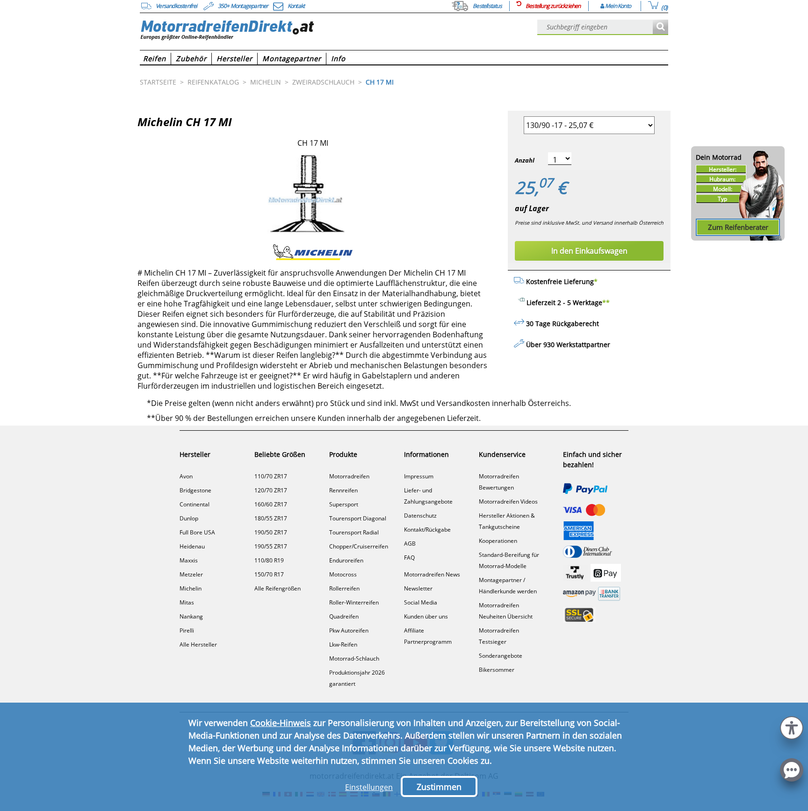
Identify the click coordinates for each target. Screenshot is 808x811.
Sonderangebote (500, 656)
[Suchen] (660, 27)
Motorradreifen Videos (508, 501)
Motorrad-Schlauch (354, 658)
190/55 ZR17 (270, 546)
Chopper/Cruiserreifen (358, 546)
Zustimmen (439, 786)
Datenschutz (420, 515)
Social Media (420, 602)
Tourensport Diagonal (357, 518)
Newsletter (418, 588)
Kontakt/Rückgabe (427, 530)
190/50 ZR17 (270, 532)
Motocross (343, 574)
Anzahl (524, 160)
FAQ (409, 558)
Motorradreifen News (432, 574)
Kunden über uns (426, 616)
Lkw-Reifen (343, 644)
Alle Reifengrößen (277, 588)
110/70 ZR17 (270, 476)
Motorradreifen (349, 476)
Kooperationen (498, 541)
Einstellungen (369, 787)
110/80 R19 (269, 560)
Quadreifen (344, 616)
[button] (791, 726)
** (606, 302)
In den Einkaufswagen (589, 251)
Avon (186, 476)
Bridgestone (195, 490)
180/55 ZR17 (270, 518)
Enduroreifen (346, 560)
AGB (410, 544)
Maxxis (189, 560)
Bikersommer (496, 670)
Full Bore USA (197, 532)
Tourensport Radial (354, 532)
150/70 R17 (269, 574)
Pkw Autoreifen (348, 630)
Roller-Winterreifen (354, 602)
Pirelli (187, 630)
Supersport (343, 504)
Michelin (191, 588)
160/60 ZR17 (270, 504)
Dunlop (189, 518)
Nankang (191, 616)
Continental (194, 504)
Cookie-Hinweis (280, 722)
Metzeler (191, 574)
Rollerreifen (344, 588)
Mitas (187, 602)
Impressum (418, 476)
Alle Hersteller (198, 644)
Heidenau (192, 546)
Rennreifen (343, 490)
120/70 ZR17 (270, 490)
